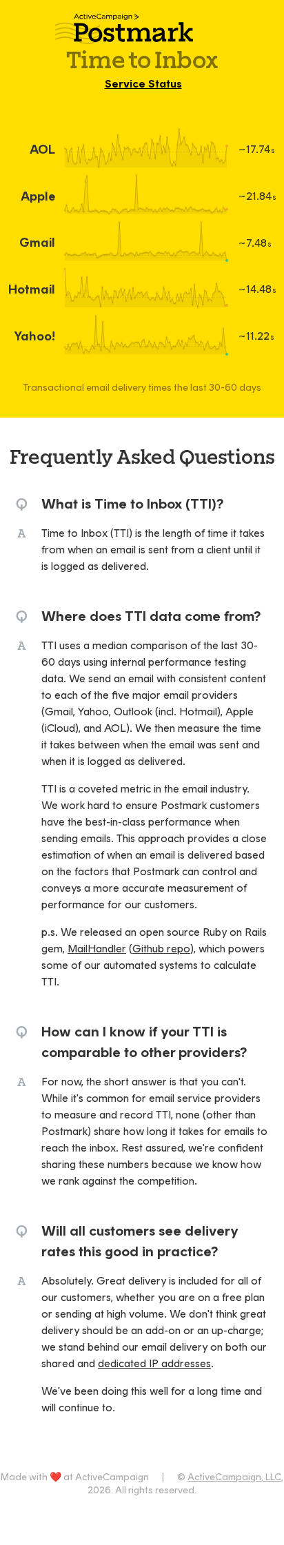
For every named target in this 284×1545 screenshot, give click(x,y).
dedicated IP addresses (154, 1363)
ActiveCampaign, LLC (234, 1477)
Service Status (143, 83)
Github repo (161, 948)
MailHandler (97, 948)
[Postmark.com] (142, 25)
